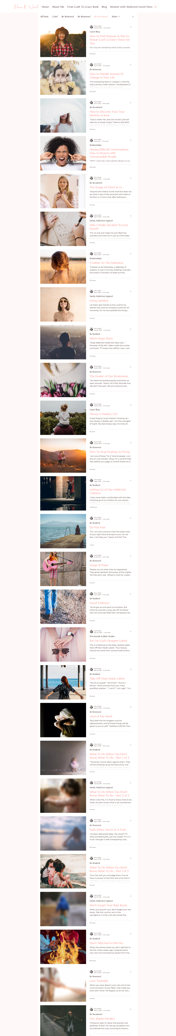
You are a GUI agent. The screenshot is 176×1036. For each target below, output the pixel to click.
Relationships (96, 145)
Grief (54, 16)
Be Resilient (95, 334)
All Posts (44, 16)
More (114, 16)
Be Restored (67, 16)
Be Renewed (84, 16)
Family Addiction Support (101, 220)
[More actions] (131, 27)
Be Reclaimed (101, 16)
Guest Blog (95, 31)
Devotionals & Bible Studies (102, 636)
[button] (133, 17)
